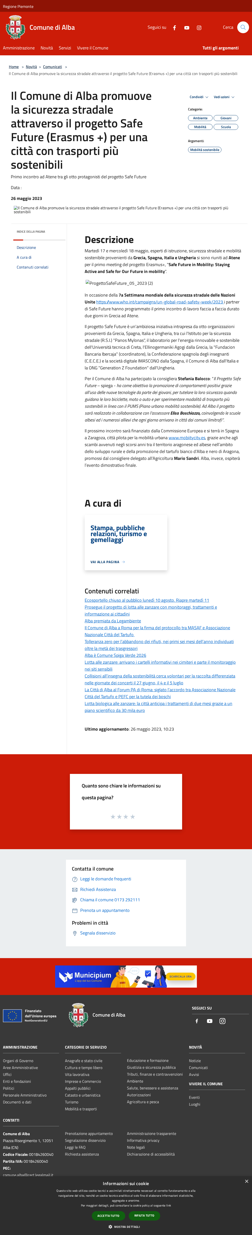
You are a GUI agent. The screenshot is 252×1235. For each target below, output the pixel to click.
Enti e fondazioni (17, 1081)
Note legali (136, 1147)
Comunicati (52, 67)
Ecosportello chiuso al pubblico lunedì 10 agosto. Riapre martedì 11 (147, 600)
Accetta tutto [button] (108, 1215)
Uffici (7, 1074)
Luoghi (194, 1104)
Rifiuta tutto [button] (144, 1215)
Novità (31, 67)
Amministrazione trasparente (151, 1133)
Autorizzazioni (139, 1095)
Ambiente (135, 1081)
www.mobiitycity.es (187, 437)
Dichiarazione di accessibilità (151, 1154)
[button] (126, 1226)
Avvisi (194, 1074)
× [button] (246, 1181)
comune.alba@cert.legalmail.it (28, 1175)
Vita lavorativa (77, 1074)
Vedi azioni (222, 97)
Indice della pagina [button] (31, 231)
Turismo (71, 1102)
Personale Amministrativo (25, 1095)
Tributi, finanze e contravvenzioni (155, 1074)
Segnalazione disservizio (85, 1140)
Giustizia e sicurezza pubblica (151, 1067)
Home (14, 67)
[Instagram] (197, 27)
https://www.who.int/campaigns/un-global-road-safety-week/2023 (160, 302)
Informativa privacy (143, 1140)
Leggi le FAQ (75, 1147)
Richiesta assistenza (82, 1154)
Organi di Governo (18, 1061)
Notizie (195, 1061)
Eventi (194, 1097)
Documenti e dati (17, 1102)
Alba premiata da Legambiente (113, 621)
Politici (8, 1088)
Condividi (197, 97)
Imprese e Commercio (83, 1081)
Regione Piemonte (18, 6)
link (168, 1205)
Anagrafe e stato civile (83, 1061)
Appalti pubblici (78, 1088)
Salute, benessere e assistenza (152, 1088)
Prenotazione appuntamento (89, 1133)
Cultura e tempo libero (83, 1067)
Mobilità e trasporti (81, 1109)
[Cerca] (243, 27)
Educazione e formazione (148, 1060)
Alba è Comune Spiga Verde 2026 (115, 655)
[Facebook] (172, 27)
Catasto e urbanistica (82, 1095)
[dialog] (126, 1205)
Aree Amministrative (20, 1067)
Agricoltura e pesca (143, 1102)
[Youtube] (185, 27)
